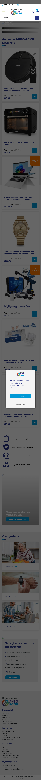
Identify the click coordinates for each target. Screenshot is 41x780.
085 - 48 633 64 (9, 5)
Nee (20, 400)
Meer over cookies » (20, 404)
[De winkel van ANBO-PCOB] (20, 12)
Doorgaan (20, 396)
